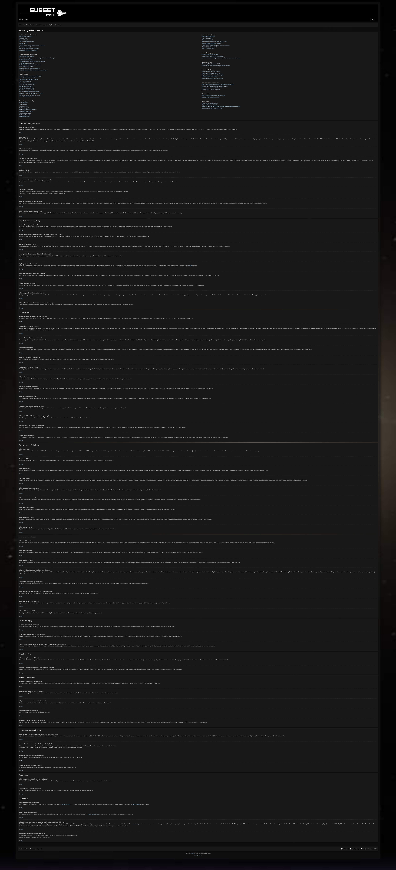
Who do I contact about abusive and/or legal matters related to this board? (221, 106)
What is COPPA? (23, 38)
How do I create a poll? (25, 81)
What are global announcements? (28, 109)
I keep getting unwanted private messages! (213, 56)
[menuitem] (372, 19)
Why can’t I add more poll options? (28, 83)
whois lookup (135, 824)
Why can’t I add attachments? (26, 88)
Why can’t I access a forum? (26, 86)
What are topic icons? (24, 116)
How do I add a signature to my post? (28, 79)
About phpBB (136, 804)
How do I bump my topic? (25, 96)
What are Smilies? (23, 106)
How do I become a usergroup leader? (211, 43)
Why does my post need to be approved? (29, 95)
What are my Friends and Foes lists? (211, 64)
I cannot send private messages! (210, 54)
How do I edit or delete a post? (27, 78)
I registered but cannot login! (26, 41)
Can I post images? (24, 108)
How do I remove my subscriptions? (211, 89)
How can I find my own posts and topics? (212, 78)
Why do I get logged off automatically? (29, 48)
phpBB (190, 265)
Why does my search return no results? (212, 73)
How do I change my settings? (26, 56)
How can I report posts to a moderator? (29, 91)
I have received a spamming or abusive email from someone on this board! (221, 58)
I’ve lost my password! (25, 47)
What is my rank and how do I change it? (29, 68)
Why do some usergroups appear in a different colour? (216, 45)
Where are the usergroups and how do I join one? (214, 41)
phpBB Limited (66, 804)
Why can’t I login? (23, 43)
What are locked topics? (25, 115)
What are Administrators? (208, 36)
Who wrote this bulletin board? (210, 103)
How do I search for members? (209, 76)
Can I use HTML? (23, 104)
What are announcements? (26, 111)
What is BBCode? (23, 102)
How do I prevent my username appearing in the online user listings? (37, 58)
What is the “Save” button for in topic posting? (31, 93)
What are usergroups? (207, 40)
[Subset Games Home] (56, 10)
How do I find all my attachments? (210, 97)
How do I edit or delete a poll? (26, 84)
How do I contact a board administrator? (212, 108)
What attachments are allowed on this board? (213, 95)
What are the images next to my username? (30, 65)
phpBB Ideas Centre (93, 814)
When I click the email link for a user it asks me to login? (33, 70)
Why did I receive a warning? (26, 90)
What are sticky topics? (25, 113)
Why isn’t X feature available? (209, 105)
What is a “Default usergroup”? (209, 47)
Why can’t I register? (24, 40)
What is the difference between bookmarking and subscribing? (218, 84)
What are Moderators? (207, 38)
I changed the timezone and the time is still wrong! (32, 61)
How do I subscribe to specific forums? (212, 88)
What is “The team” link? (208, 48)
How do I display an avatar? (26, 66)
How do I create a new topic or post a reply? (30, 76)
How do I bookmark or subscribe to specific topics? (215, 86)
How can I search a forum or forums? (211, 71)
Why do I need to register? (25, 36)
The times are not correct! (25, 59)
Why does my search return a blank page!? (212, 75)
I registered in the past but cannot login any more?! (32, 45)
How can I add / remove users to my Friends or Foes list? (216, 65)
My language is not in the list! (26, 63)
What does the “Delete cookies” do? (28, 50)
